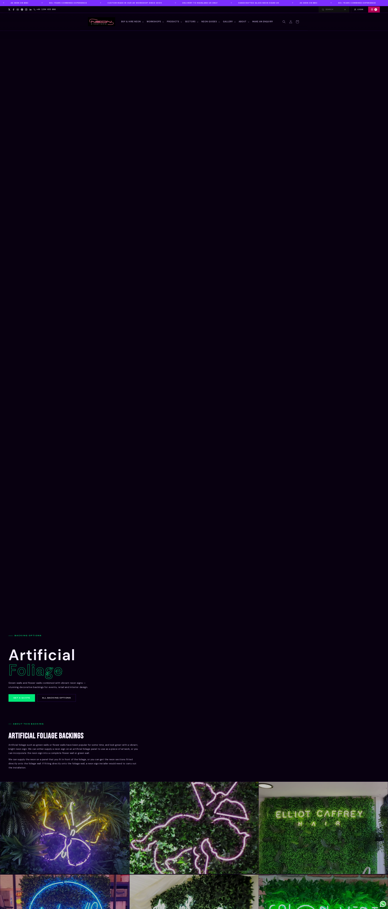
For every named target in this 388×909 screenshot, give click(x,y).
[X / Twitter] (9, 9)
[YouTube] (18, 9)
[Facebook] (13, 9)
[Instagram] (26, 9)
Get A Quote (21, 698)
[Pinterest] (22, 9)
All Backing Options (56, 698)
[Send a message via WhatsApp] (382, 903)
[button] (132, 22)
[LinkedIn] (30, 9)
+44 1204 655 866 (46, 9)
